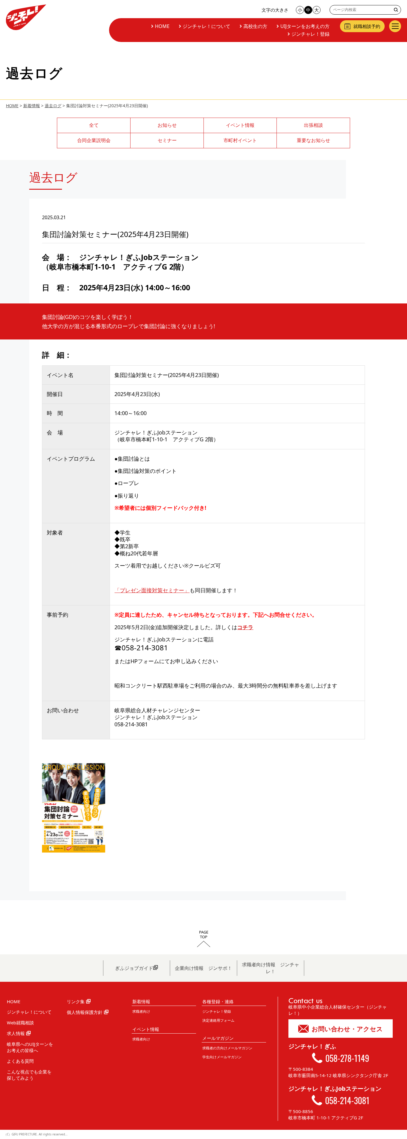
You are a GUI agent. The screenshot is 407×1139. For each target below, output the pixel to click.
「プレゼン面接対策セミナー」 (151, 590)
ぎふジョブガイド (134, 968)
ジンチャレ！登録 (310, 34)
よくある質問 (20, 1061)
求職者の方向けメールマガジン (227, 1048)
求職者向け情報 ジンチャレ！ (270, 968)
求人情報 (16, 1033)
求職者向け (141, 1011)
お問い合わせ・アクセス (347, 1029)
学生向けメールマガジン (222, 1056)
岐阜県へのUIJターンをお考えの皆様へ (30, 1047)
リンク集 (76, 1001)
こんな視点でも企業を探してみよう (29, 1075)
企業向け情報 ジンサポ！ (203, 968)
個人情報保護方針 (84, 1012)
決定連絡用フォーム (218, 1020)
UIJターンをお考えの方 (305, 26)
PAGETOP (203, 934)
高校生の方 (255, 26)
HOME (162, 26)
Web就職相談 (20, 1023)
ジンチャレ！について (206, 26)
